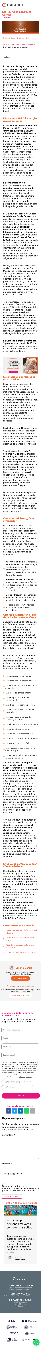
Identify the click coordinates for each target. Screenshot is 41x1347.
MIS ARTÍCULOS (20, 978)
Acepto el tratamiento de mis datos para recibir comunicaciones (19, 1086)
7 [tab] (25, 1269)
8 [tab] (27, 1269)
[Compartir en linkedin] (20, 1111)
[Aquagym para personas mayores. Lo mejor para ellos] (20, 1210)
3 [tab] (16, 1269)
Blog (12, 44)
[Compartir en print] (32, 1111)
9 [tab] (29, 1269)
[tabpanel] (20, 1234)
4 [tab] (18, 1269)
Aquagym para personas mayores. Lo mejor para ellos (19, 1224)
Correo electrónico (12, 1174)
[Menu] (36, 5)
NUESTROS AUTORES (20, 995)
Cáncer (30, 44)
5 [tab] (21, 1269)
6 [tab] (23, 1269)
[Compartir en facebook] (8, 1111)
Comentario (8, 1135)
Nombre (7, 1164)
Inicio (5, 44)
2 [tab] (14, 1269)
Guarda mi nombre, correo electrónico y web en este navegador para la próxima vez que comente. (20, 1188)
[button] (6, 1236)
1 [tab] (12, 1269)
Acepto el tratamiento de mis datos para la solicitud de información (18, 1081)
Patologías (20, 44)
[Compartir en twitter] (14, 1111)
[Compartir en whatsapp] (26, 1111)
